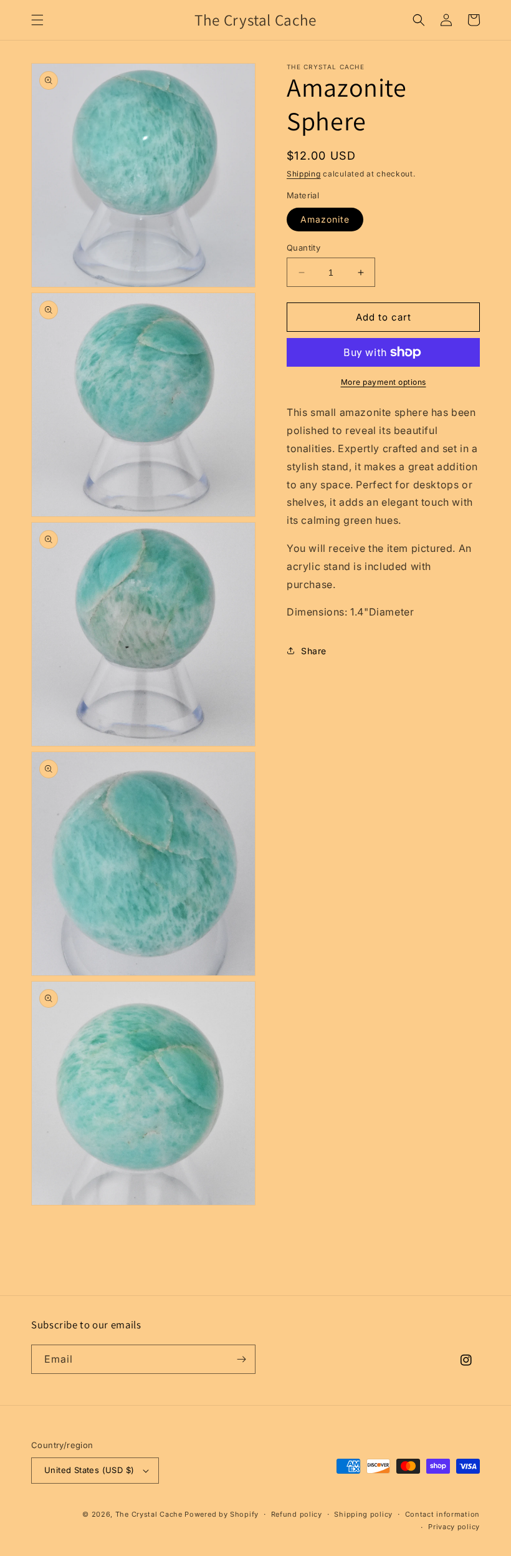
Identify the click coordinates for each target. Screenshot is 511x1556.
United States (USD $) (89, 1470)
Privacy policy (454, 1526)
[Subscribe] (241, 1359)
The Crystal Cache (149, 1514)
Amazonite (325, 219)
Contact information (442, 1514)
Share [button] (314, 650)
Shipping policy (363, 1514)
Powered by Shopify (221, 1514)
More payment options (383, 382)
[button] (37, 20)
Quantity (303, 248)
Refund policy (296, 1514)
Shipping (304, 173)
